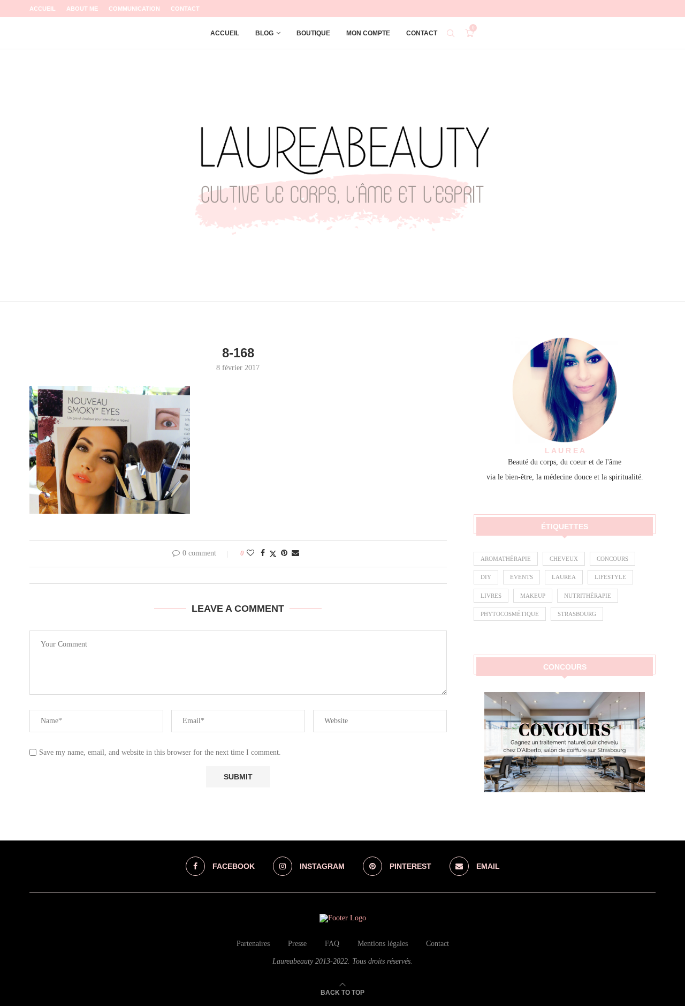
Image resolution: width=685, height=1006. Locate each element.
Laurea (564, 577)
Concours (612, 558)
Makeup (532, 595)
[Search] (450, 33)
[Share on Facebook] (263, 553)
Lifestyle (610, 577)
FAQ (332, 944)
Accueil (42, 8)
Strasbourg (577, 614)
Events (521, 577)
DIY (486, 577)
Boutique (313, 33)
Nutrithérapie (587, 595)
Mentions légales (382, 944)
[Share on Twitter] (273, 554)
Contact (185, 8)
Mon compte (368, 33)
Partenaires (253, 944)
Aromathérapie (506, 558)
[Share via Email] (295, 553)
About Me (82, 8)
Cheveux (564, 558)
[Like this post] (250, 553)
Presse (297, 944)
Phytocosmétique (510, 614)
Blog (264, 33)
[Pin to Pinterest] (284, 553)
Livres (491, 595)
